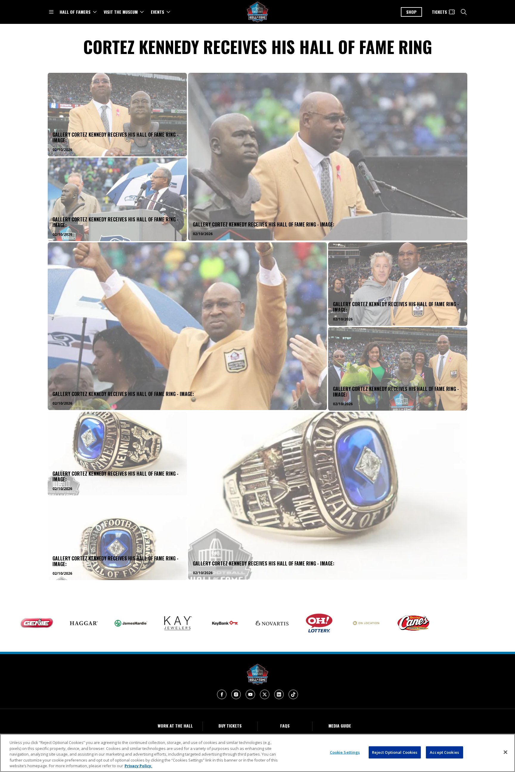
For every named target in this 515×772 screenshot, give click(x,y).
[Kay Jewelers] (134, 623)
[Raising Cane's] (369, 623)
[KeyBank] (181, 623)
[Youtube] (250, 694)
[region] (257, 753)
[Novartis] (228, 623)
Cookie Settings (345, 752)
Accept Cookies (444, 752)
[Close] (505, 752)
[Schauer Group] (464, 623)
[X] (264, 694)
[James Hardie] (87, 623)
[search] (463, 12)
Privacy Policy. (138, 765)
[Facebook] (222, 694)
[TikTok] (293, 694)
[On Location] (322, 623)
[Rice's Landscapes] (417, 623)
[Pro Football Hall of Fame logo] (257, 12)
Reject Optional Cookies (395, 752)
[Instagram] (236, 694)
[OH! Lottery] (275, 623)
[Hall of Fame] (257, 674)
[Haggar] (40, 623)
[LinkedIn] (279, 694)
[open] (51, 12)
